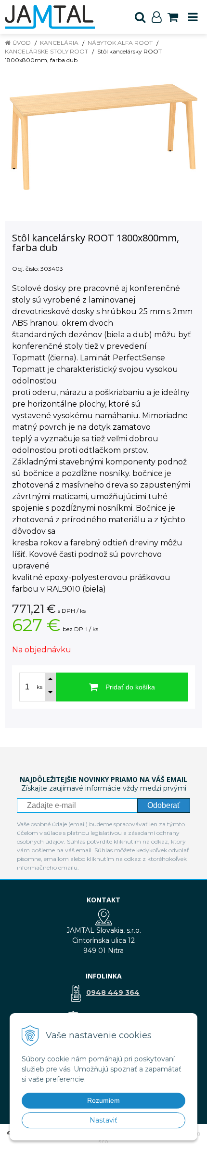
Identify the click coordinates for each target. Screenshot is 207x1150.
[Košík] (173, 17)
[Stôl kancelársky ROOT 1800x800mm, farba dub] (103, 136)
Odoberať (163, 805)
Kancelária (59, 42)
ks (39, 687)
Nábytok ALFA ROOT (120, 42)
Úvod (22, 42)
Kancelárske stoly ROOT (46, 51)
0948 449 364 (113, 992)
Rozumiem (103, 1100)
